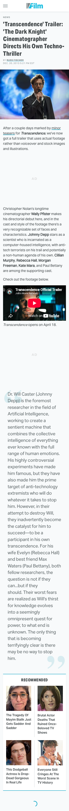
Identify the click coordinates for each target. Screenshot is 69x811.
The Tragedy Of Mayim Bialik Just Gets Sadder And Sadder (18, 721)
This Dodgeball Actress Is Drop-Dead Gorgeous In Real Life (17, 776)
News (6, 17)
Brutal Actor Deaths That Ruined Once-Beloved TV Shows (47, 724)
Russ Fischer (15, 60)
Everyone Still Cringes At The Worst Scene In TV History (48, 776)
